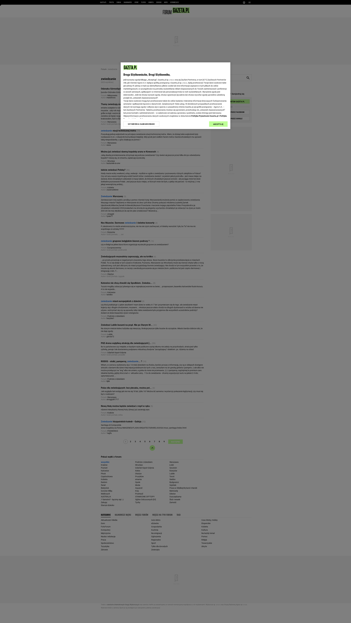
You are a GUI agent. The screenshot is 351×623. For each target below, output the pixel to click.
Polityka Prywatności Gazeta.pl (204, 116)
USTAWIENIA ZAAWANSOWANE (141, 124)
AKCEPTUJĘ (218, 124)
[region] (175, 95)
